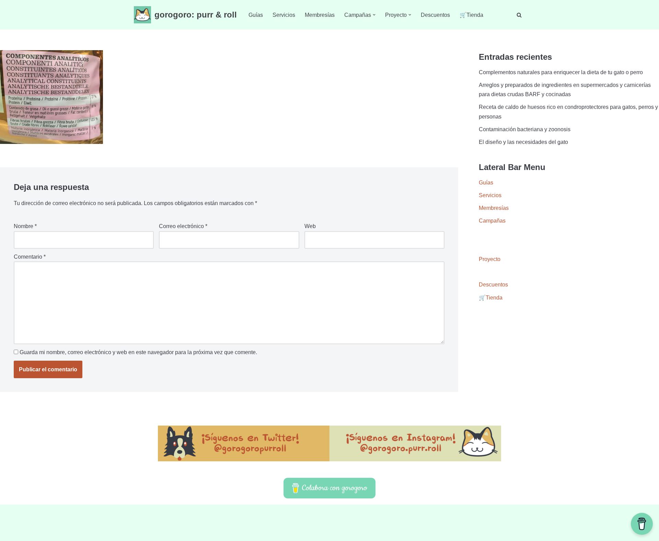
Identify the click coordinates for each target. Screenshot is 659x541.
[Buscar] (519, 15)
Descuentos (435, 15)
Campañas (492, 221)
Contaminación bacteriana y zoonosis (524, 129)
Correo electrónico (183, 226)
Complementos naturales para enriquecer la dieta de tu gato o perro (561, 72)
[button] (374, 14)
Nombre (25, 226)
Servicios (284, 15)
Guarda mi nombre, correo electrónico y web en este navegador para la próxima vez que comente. (138, 352)
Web (310, 226)
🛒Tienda (471, 15)
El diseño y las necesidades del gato (523, 142)
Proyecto (489, 259)
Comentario (30, 257)
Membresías (320, 15)
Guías (255, 15)
